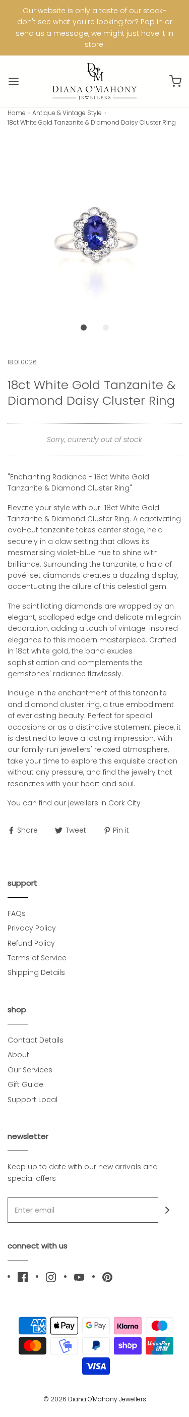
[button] (94, 229)
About (18, 1055)
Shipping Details (36, 972)
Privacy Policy (32, 928)
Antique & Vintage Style (67, 112)
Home (17, 112)
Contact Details (36, 1040)
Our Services (30, 1070)
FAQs (17, 913)
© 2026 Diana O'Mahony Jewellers (94, 1399)
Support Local (32, 1100)
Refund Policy (31, 943)
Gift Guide (25, 1084)
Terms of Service (37, 958)
